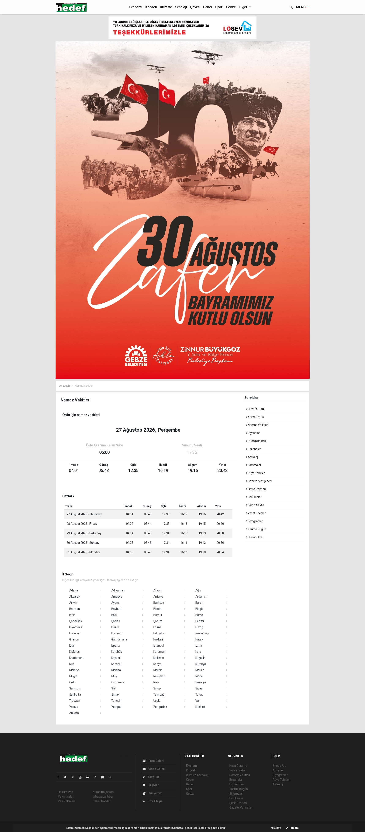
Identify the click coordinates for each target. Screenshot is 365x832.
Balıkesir (158, 602)
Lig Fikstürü (236, 784)
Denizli (199, 621)
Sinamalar (254, 465)
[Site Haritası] (104, 777)
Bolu (114, 615)
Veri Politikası (66, 801)
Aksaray (74, 596)
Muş (114, 676)
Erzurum (117, 633)
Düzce (115, 627)
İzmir (198, 645)
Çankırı (115, 621)
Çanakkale (76, 621)
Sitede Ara (279, 765)
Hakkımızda (65, 792)
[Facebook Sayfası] (59, 777)
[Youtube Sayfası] (82, 777)
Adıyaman (118, 590)
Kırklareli (200, 706)
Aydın (115, 602)
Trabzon (74, 700)
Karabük (116, 651)
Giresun (74, 639)
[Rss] (97, 777)
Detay (277, 827)
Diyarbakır (75, 627)
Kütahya (200, 664)
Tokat (199, 694)
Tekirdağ (159, 694)
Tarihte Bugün (256, 529)
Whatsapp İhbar (103, 796)
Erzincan (74, 633)
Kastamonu (76, 657)
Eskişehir (159, 633)
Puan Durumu (256, 441)
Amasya (116, 596)
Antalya (158, 596)
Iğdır (72, 645)
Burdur (157, 615)
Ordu (72, 682)
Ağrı (198, 590)
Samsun (74, 688)
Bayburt (116, 608)
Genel (207, 7)
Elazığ (199, 627)
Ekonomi (135, 7)
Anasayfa (65, 385)
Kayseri (116, 657)
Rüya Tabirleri (256, 473)
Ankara (74, 713)
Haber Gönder (102, 801)
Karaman (159, 651)
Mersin (199, 670)
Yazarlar (153, 777)
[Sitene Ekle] (112, 777)
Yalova (73, 706)
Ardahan (201, 596)
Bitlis (72, 615)
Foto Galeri (156, 761)
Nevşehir (159, 676)
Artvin (73, 602)
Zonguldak (160, 706)
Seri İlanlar (254, 497)
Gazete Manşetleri (259, 481)
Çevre (195, 7)
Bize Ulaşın (155, 801)
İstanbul (158, 645)
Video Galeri (156, 769)
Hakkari (158, 639)
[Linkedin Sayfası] (89, 777)
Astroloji (252, 457)
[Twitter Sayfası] (67, 777)
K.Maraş (74, 651)
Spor (218, 7)
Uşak (156, 700)
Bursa (199, 615)
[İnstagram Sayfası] (75, 777)
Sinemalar (236, 793)
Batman (74, 608)
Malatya (74, 670)
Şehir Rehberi (238, 803)
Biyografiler (255, 521)
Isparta (115, 645)
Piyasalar (253, 433)
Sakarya (200, 682)
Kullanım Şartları (103, 792)
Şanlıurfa (75, 694)
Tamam (293, 827)
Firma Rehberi (256, 489)
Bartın (199, 602)
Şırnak (115, 694)
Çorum (157, 621)
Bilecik (157, 608)
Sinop (157, 688)
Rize (156, 682)
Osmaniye (117, 682)
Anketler (278, 770)
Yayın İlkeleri (66, 796)
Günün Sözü (255, 537)
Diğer (243, 7)
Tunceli (116, 700)
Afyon (157, 590)
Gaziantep (202, 633)
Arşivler (153, 785)
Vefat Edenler (256, 513)
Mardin (157, 670)
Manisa (116, 670)
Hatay (199, 639)
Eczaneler (254, 449)
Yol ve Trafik (255, 417)
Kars (198, 651)
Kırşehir (200, 657)
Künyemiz (155, 793)
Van (197, 700)
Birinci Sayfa (255, 505)
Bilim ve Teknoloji (173, 7)
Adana (73, 590)
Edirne (157, 627)
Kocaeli (151, 7)
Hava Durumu (256, 409)
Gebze (231, 7)
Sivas (198, 688)
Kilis (71, 664)
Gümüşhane (119, 639)
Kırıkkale (158, 657)
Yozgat (116, 706)
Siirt (113, 688)
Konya (157, 664)
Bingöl (199, 608)
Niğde (199, 676)
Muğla (73, 676)
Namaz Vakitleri (257, 425)
